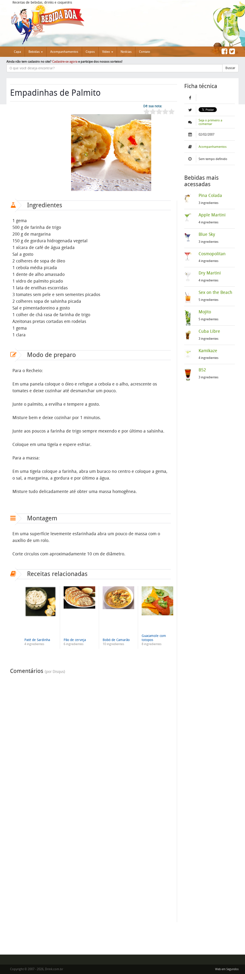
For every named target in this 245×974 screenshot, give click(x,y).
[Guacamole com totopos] (157, 600)
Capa (17, 51)
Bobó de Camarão (116, 640)
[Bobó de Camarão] (118, 597)
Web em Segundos (227, 969)
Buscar (230, 68)
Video (106, 51)
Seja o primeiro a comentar (210, 122)
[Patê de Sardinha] (40, 601)
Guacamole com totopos (154, 638)
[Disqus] (90, 736)
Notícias (126, 51)
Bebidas (34, 51)
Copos (90, 51)
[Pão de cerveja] (79, 597)
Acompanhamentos (64, 51)
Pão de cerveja (75, 640)
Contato (144, 51)
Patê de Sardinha (37, 640)
